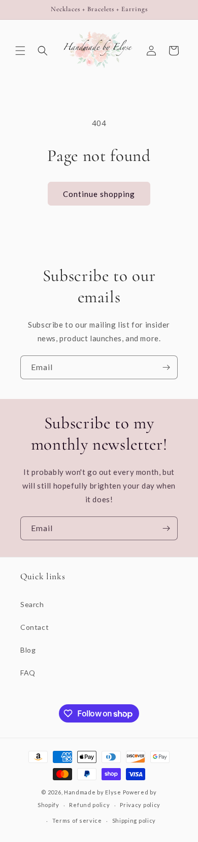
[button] (20, 50)
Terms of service (77, 820)
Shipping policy (134, 820)
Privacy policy (140, 804)
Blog (28, 650)
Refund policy (89, 804)
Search (32, 604)
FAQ (28, 672)
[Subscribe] (166, 367)
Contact (34, 627)
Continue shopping (99, 193)
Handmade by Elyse (92, 792)
